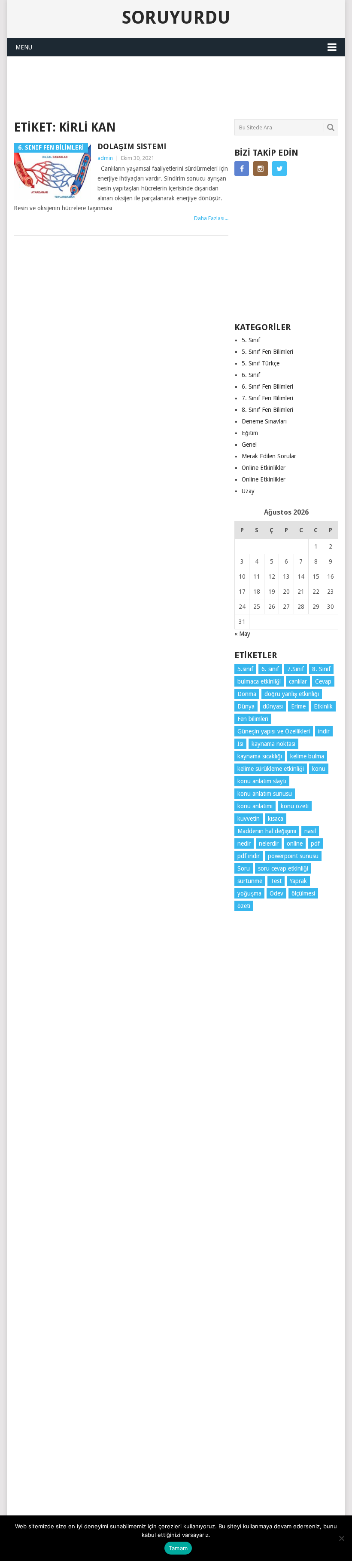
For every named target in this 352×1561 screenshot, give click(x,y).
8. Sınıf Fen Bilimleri (267, 409)
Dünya (246, 706)
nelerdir (269, 843)
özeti (243, 905)
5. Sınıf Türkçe (260, 363)
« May (242, 633)
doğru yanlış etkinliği (291, 693)
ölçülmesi (303, 893)
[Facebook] (241, 168)
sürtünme (249, 880)
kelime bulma (307, 756)
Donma (246, 693)
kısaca (275, 818)
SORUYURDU (305, 75)
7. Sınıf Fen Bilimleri (267, 398)
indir (324, 731)
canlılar (298, 681)
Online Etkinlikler (263, 467)
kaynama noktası (273, 743)
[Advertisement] (170, 86)
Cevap (323, 681)
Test (276, 880)
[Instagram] (260, 168)
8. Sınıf (321, 668)
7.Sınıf (295, 668)
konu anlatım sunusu (264, 793)
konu (318, 768)
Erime (298, 706)
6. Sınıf (251, 374)
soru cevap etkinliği (283, 868)
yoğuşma (249, 893)
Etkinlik (323, 706)
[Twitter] (279, 168)
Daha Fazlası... (211, 218)
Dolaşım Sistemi (131, 146)
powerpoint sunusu (293, 856)
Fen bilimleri (252, 718)
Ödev (276, 893)
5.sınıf (245, 668)
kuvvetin (248, 818)
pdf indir (248, 856)
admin (105, 158)
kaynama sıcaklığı (259, 756)
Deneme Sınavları (264, 421)
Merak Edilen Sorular (269, 456)
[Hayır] (341, 1538)
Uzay (248, 491)
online (295, 843)
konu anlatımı (255, 806)
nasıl (310, 831)
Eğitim (250, 432)
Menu (23, 47)
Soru (243, 868)
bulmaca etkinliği (259, 681)
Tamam (178, 1548)
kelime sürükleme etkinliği (270, 768)
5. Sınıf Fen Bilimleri (267, 351)
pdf (315, 843)
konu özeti (295, 806)
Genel (249, 444)
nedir (244, 843)
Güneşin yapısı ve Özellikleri (273, 731)
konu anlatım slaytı (261, 781)
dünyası (273, 706)
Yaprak (298, 880)
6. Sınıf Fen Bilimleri (267, 386)
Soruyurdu (176, 18)
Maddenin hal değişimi (266, 831)
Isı (240, 743)
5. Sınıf (251, 340)
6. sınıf (270, 668)
